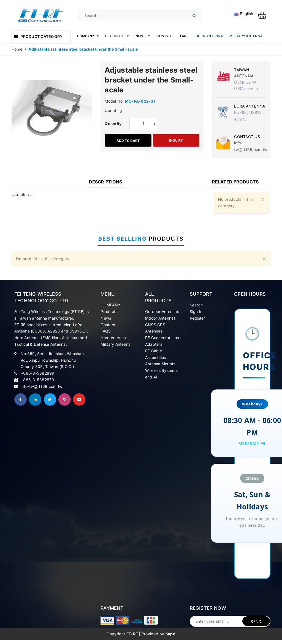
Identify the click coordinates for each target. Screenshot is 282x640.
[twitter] (50, 399)
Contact (108, 324)
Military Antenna (116, 344)
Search (196, 305)
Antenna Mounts (160, 363)
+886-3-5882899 (38, 373)
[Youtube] (79, 399)
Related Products (235, 182)
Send (256, 621)
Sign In (196, 311)
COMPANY (110, 305)
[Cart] (264, 15)
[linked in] (35, 399)
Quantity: (114, 123)
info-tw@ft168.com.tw (41, 386)
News (106, 318)
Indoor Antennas (160, 318)
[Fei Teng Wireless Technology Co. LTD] (107, 620)
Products (109, 311)
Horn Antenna (113, 337)
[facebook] (20, 399)
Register (197, 318)
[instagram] (64, 399)
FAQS (106, 331)
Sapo (170, 633)
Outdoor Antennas (162, 311)
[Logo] (41, 15)
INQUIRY (176, 140)
